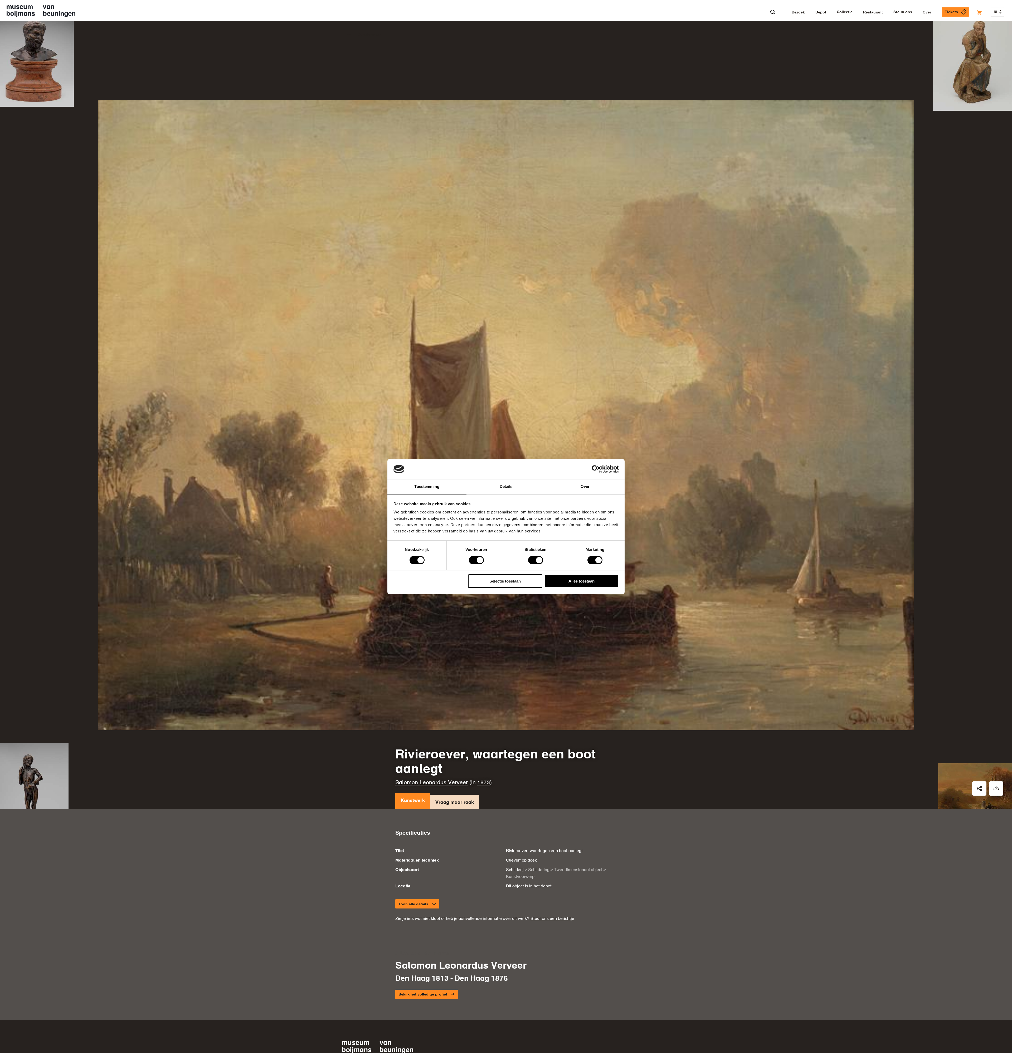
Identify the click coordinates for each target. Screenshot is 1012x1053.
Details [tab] (506, 486)
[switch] (476, 560)
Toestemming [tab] (426, 486)
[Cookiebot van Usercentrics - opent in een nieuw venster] (596, 469)
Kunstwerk (413, 802)
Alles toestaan (581, 581)
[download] (996, 790)
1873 (483, 784)
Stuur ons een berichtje (552, 921)
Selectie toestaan (505, 581)
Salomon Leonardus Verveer (431, 784)
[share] (979, 790)
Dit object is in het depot (529, 888)
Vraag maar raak (454, 804)
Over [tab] (585, 486)
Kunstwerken (370, 34)
